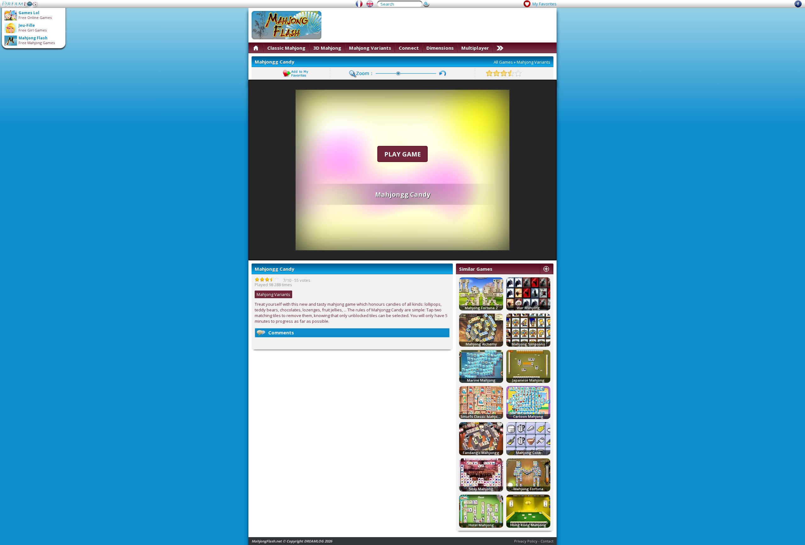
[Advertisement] (439, 25)
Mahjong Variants (370, 48)
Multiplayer (475, 48)
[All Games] (255, 48)
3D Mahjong (327, 48)
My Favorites (544, 4)
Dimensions (440, 48)
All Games (503, 62)
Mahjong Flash (33, 38)
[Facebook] (798, 6)
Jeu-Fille (27, 25)
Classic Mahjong (286, 48)
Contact (547, 541)
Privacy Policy (525, 541)
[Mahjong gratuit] (359, 4)
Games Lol (29, 12)
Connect (409, 48)
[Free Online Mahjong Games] (370, 4)
